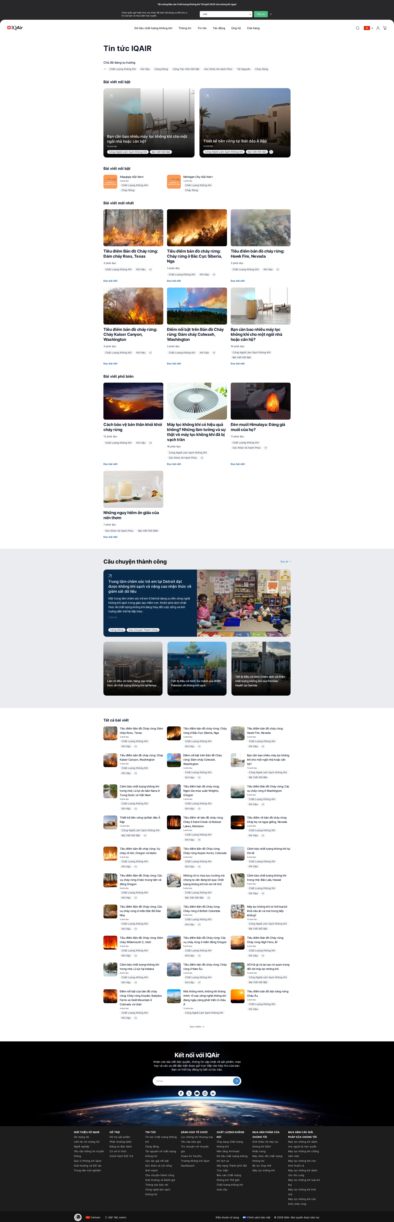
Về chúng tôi (81, 1136)
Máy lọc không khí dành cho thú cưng (302, 1173)
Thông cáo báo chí (156, 1184)
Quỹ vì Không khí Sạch (87, 1160)
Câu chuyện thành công (159, 1175)
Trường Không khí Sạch (195, 1160)
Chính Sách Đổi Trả (121, 1156)
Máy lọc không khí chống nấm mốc (303, 1154)
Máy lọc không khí (263, 1170)
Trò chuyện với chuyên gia (195, 1149)
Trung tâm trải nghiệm (87, 1170)
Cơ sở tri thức (118, 1151)
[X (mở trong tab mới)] (189, 1093)
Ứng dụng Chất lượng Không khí (230, 1144)
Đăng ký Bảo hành (121, 1146)
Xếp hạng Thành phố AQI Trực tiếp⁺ (232, 1168)
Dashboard (187, 1165)
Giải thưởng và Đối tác (88, 1165)
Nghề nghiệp (81, 1146)
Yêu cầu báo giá (191, 1141)
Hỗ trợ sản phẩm (120, 1136)
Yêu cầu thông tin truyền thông (89, 1154)
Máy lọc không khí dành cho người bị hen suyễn (302, 1144)
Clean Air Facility (191, 1156)
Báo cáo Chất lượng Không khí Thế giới (229, 1177)
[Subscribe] (236, 1081)
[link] (357, 28)
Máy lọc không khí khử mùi (302, 1192)
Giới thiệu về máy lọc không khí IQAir (265, 1144)
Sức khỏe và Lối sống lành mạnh (158, 1168)
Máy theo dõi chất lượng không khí (267, 1158)
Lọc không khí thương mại (197, 1136)
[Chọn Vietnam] (368, 28)
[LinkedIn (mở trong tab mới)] (213, 1093)
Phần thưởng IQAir (121, 1141)
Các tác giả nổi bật (157, 1160)
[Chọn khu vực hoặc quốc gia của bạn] (368, 28)
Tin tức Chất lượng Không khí (161, 1139)
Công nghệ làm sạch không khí (157, 1192)
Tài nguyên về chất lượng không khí (160, 1154)
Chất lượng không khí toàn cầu (230, 1187)
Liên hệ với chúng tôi (86, 1141)
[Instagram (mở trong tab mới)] (205, 1093)
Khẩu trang (259, 1151)
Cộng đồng (152, 1146)
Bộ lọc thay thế (261, 1165)
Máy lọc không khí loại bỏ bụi (304, 1182)
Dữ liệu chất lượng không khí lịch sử (232, 1158)
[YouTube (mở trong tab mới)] (197, 1093)
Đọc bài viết (110, 280)
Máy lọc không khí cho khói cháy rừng (302, 1201)
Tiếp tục (261, 14)
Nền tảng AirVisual (228, 1151)
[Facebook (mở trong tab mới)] (181, 1093)
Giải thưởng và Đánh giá (160, 1179)
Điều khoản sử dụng (227, 1217)
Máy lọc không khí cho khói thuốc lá (302, 1163)
